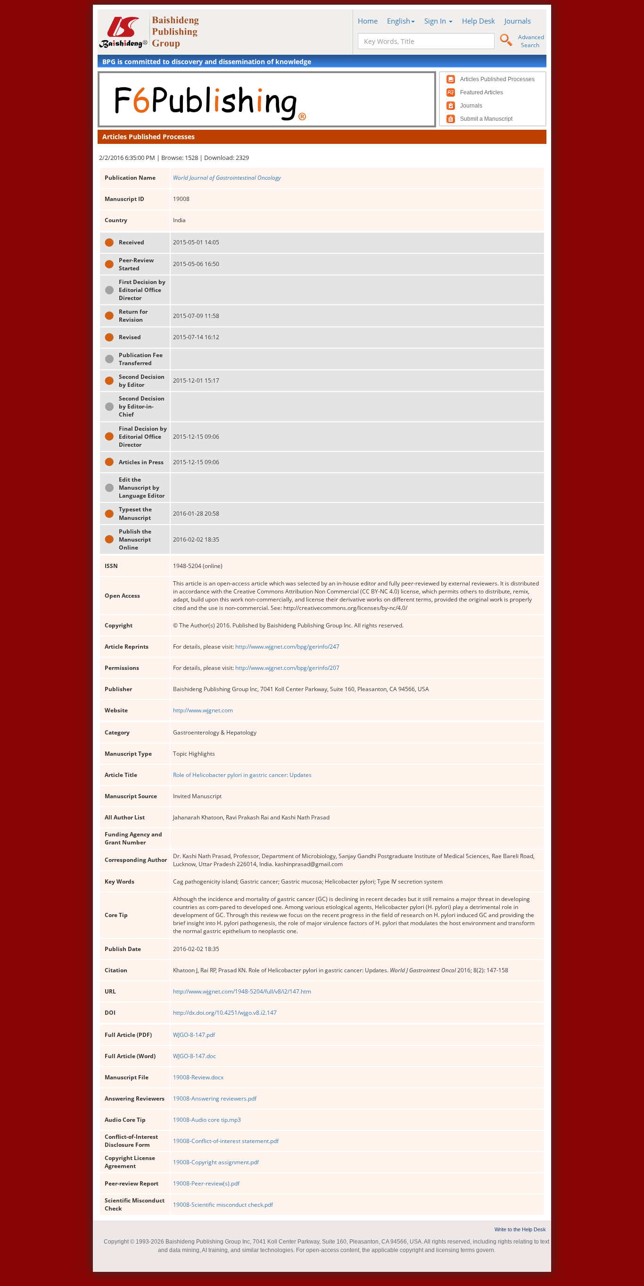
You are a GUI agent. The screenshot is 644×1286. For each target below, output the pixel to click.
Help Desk (478, 20)
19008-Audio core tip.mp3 (207, 1120)
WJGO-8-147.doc (194, 1056)
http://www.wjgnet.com (203, 710)
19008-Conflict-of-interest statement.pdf (226, 1141)
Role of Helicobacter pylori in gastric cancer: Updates (242, 775)
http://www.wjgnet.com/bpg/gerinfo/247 (287, 647)
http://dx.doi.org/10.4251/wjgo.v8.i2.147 (225, 1013)
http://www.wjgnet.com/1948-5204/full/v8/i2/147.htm (242, 991)
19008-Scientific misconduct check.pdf (223, 1205)
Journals (517, 20)
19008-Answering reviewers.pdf (214, 1098)
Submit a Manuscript (486, 119)
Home (368, 20)
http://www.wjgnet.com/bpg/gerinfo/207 (287, 668)
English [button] (398, 20)
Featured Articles (481, 92)
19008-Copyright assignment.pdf (216, 1162)
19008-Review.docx (198, 1077)
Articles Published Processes (497, 79)
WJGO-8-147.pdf (194, 1035)
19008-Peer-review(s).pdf (206, 1183)
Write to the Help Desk (520, 1229)
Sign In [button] (436, 20)
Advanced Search (531, 41)
